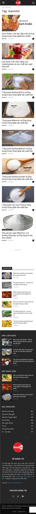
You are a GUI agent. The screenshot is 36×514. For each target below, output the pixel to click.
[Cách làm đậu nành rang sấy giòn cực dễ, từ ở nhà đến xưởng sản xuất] (7, 352)
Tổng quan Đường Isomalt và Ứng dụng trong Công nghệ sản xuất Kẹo (17, 178)
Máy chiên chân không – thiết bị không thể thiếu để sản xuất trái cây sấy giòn (22, 341)
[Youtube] (23, 496)
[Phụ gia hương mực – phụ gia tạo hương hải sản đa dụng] (7, 285)
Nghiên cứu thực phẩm (8, 58)
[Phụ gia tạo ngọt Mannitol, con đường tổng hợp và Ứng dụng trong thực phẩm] (18, 222)
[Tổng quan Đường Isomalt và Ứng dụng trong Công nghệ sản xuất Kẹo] (18, 166)
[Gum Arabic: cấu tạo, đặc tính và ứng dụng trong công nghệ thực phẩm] (18, 23)
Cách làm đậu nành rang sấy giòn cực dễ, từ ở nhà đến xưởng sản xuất (23, 351)
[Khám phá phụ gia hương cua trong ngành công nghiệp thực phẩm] (7, 294)
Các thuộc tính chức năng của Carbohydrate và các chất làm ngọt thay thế (17, 64)
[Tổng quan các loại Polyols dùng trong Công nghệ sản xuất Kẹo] (18, 194)
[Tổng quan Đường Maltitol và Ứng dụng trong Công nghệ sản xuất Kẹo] (18, 138)
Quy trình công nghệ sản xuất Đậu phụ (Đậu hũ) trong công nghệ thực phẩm (23, 361)
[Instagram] (18, 496)
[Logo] (18, 2)
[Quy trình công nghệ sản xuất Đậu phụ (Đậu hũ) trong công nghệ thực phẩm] (7, 362)
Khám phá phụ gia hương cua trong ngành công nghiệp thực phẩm (22, 294)
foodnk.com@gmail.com (14, 483)
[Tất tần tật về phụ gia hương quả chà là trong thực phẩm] (7, 323)
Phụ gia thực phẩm (7, 30)
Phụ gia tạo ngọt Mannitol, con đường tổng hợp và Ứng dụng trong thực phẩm (17, 235)
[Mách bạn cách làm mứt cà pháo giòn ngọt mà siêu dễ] (7, 275)
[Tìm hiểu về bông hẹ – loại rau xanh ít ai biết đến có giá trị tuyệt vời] (7, 313)
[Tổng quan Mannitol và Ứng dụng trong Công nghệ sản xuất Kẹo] (18, 110)
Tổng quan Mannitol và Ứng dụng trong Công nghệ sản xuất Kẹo (16, 121)
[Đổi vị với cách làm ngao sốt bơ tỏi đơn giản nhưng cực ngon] (7, 304)
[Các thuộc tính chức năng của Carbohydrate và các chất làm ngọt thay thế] (18, 51)
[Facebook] (13, 496)
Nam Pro (4, 38)
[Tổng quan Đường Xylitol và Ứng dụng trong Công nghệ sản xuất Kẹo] (18, 82)
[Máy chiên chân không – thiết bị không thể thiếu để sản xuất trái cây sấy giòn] (7, 342)
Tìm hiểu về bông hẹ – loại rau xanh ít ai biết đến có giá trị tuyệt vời (22, 313)
